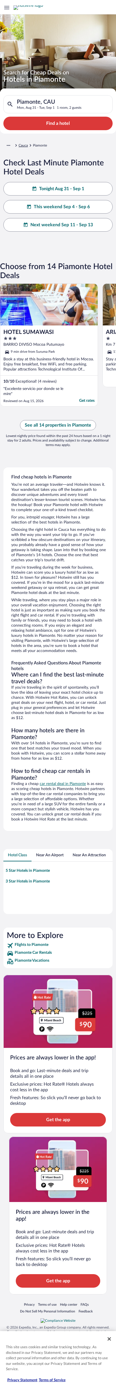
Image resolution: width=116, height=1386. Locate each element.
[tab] (17, 855)
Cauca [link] (23, 145)
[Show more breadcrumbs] (8, 145)
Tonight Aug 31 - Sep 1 (61, 189)
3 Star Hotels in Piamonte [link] (28, 881)
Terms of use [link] (47, 1304)
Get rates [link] (87, 401)
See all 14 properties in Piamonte (58, 425)
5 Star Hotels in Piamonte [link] (28, 871)
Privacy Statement (22, 1380)
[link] (58, 945)
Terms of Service (52, 1380)
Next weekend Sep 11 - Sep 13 (61, 225)
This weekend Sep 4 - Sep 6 (62, 207)
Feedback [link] (86, 1311)
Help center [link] (68, 1304)
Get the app (58, 1119)
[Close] (109, 1339)
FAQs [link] (85, 1304)
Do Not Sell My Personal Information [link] (47, 1311)
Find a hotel (58, 123)
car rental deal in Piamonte (63, 784)
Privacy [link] (29, 1304)
